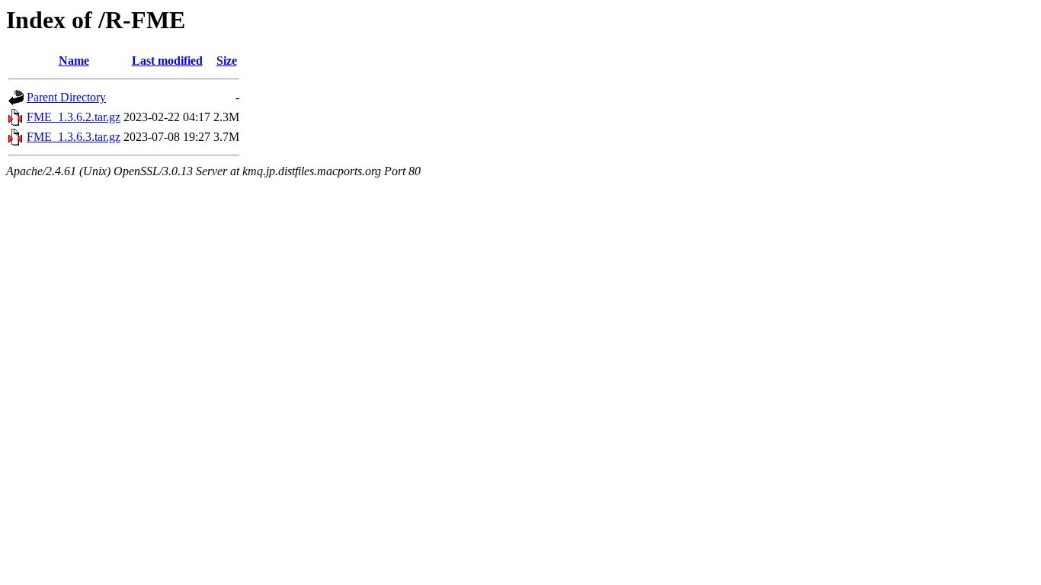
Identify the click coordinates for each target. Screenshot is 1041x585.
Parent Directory (66, 97)
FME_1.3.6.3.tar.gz (73, 136)
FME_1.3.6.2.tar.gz (73, 116)
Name (74, 60)
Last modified (167, 60)
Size (226, 60)
